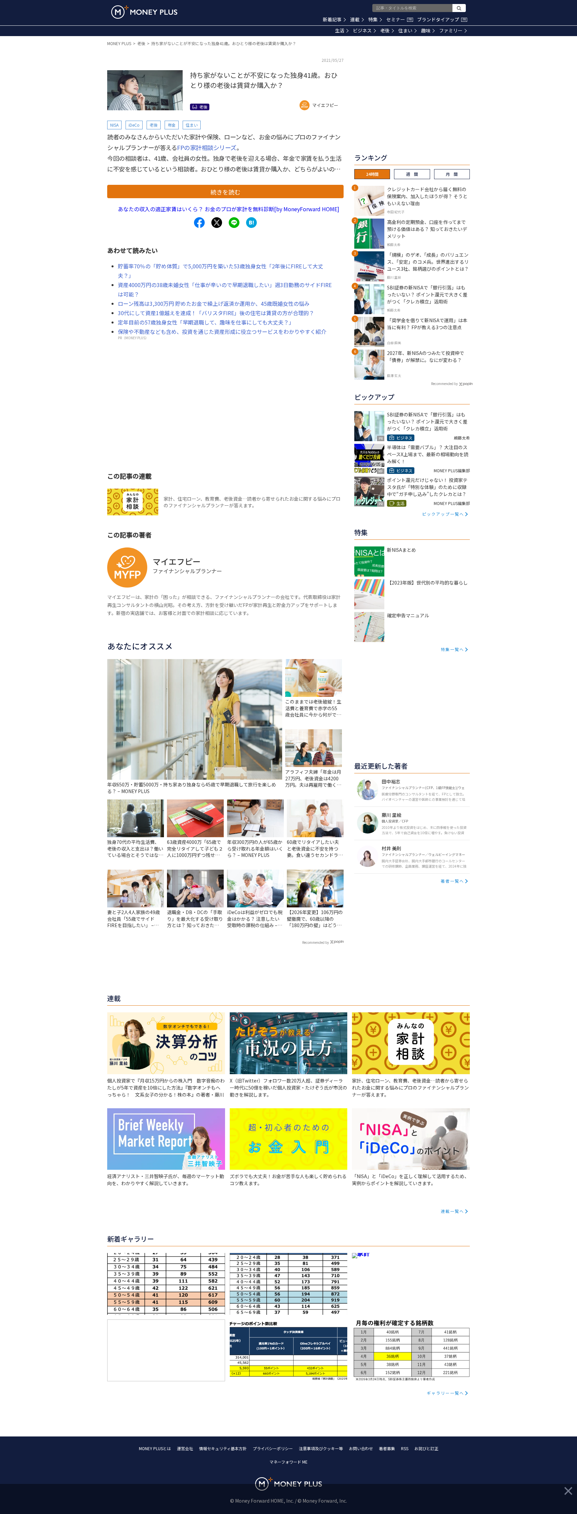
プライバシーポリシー (273, 1448)
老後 (385, 30)
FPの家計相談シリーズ (206, 147)
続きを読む (225, 191)
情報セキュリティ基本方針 (223, 1448)
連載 (355, 19)
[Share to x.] (216, 222)
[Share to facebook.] (199, 222)
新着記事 (332, 19)
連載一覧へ (452, 1211)
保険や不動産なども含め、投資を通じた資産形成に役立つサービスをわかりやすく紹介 (222, 332)
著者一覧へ (452, 881)
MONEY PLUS (119, 43)
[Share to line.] (234, 222)
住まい (405, 30)
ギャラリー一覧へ (445, 1393)
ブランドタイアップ (441, 19)
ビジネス (362, 30)
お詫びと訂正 (426, 1448)
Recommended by (315, 942)
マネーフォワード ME (288, 1462)
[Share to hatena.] (251, 222)
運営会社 (185, 1448)
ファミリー (450, 30)
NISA (114, 125)
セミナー (399, 19)
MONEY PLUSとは (155, 1448)
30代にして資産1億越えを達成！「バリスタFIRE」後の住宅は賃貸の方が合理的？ (216, 313)
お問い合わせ (361, 1448)
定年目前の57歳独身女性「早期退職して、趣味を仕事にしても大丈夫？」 (206, 322)
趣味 (425, 30)
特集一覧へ (452, 649)
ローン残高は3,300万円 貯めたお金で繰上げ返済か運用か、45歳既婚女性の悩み (214, 303)
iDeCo (134, 125)
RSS (404, 1448)
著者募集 (387, 1448)
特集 (373, 19)
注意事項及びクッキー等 (321, 1448)
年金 (172, 125)
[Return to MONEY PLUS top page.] (144, 12)
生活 (339, 30)
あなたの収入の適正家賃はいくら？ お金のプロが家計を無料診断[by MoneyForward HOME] (228, 209)
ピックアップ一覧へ (443, 514)
